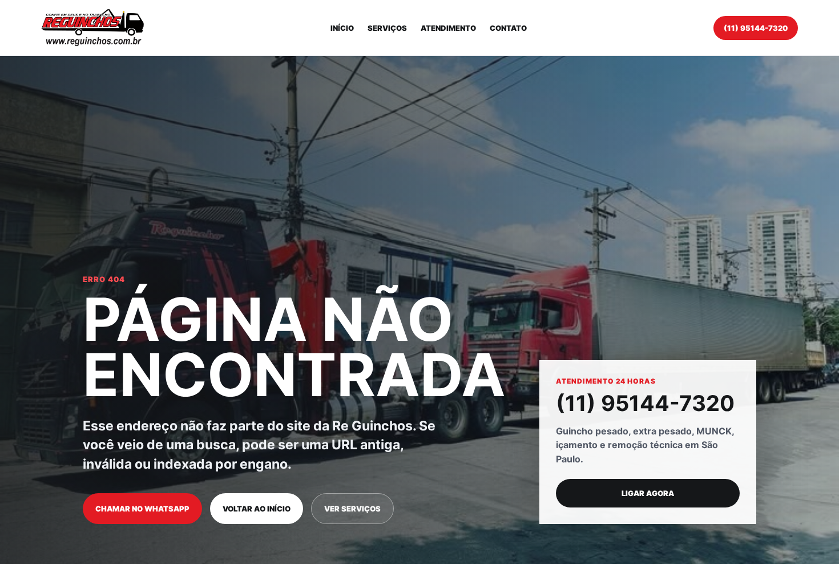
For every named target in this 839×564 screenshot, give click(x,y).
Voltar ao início (257, 508)
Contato (508, 28)
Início (342, 28)
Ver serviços (352, 508)
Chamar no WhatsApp (142, 508)
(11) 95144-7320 (756, 28)
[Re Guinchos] (92, 27)
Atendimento (448, 28)
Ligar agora (648, 493)
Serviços (387, 28)
